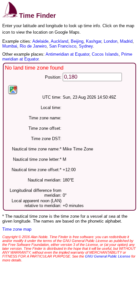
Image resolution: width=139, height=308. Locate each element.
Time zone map (16, 229)
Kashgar (93, 41)
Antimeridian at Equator (67, 54)
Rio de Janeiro (33, 46)
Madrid (126, 41)
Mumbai (9, 46)
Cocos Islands (105, 54)
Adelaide (40, 41)
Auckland (59, 41)
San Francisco (62, 46)
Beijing (77, 41)
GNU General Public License (107, 256)
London (110, 41)
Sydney (86, 46)
